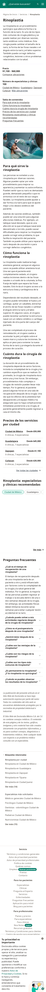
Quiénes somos (23, 866)
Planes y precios (23, 916)
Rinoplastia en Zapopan (16, 773)
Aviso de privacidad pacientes (23, 857)
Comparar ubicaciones (13, 74)
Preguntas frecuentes (13, 120)
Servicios (23, 14)
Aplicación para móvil (23, 903)
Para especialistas (23, 919)
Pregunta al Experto (23, 891)
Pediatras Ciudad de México (18, 815)
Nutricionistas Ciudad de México (20, 819)
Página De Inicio (10, 14)
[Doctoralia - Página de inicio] (4, 4)
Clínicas (23, 888)
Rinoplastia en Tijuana (15, 777)
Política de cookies (23, 863)
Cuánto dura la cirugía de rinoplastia (20, 108)
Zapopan (37, 87)
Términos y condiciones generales (23, 854)
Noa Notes (22, 925)
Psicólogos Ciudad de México (19, 803)
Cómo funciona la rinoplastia (16, 105)
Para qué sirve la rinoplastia (16, 102)
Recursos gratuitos (23, 928)
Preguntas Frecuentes (23, 900)
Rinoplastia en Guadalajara (18, 768)
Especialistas (23, 885)
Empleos (22, 869)
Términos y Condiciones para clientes (23, 931)
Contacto (23, 875)
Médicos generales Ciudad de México (23, 798)
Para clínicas (23, 922)
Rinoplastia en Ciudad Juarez (19, 782)
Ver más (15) (11, 824)
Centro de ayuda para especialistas (23, 934)
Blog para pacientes (23, 906)
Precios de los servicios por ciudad (19, 111)
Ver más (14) (11, 786)
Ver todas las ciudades (27, 470)
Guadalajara (26, 87)
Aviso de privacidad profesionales (23, 860)
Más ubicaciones (20, 90)
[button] (23, 569)
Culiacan (7, 90)
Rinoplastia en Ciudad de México (20, 763)
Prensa (23, 872)
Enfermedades (23, 897)
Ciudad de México (11, 87)
